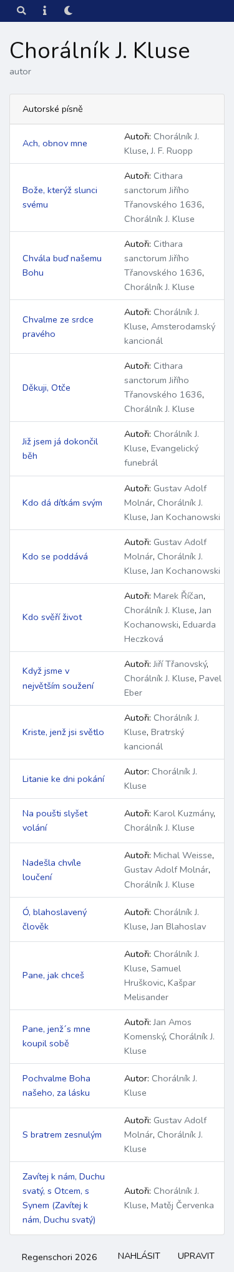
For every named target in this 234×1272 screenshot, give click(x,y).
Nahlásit (139, 1255)
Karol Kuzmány (183, 813)
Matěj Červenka (182, 1205)
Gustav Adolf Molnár (166, 869)
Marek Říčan (178, 595)
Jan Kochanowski (185, 517)
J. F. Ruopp (172, 150)
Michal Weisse (183, 855)
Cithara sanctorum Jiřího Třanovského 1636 (163, 190)
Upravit (196, 1255)
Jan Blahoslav (178, 926)
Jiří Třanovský (180, 664)
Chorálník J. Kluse (159, 219)
